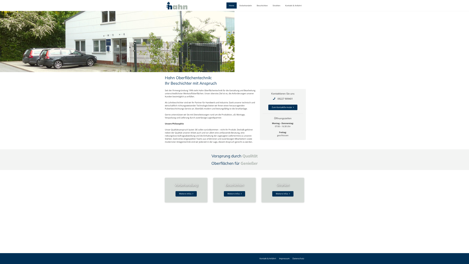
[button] (303, 5)
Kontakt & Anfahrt (268, 258)
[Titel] (177, 5)
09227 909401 (285, 98)
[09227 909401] (275, 99)
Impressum (284, 258)
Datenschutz (298, 258)
